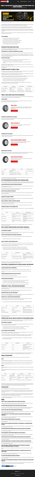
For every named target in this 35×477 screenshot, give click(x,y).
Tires (18, 473)
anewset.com (18, 475)
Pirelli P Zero (14, 105)
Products (29, 1)
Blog (33, 1)
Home (18, 1)
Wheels (21, 473)
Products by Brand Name (23, 1)
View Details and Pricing (14, 110)
